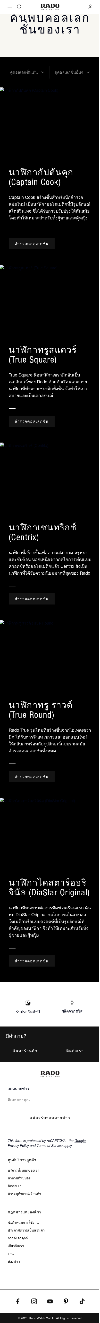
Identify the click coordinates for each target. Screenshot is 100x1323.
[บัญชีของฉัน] (90, 7)
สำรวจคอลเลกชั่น (32, 243)
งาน (11, 1253)
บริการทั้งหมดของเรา (23, 1170)
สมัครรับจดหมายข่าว (50, 1118)
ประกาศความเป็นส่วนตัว (26, 1230)
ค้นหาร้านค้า (24, 1051)
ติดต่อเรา (75, 1051)
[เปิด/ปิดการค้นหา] (19, 7)
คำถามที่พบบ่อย (19, 1177)
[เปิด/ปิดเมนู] (10, 7)
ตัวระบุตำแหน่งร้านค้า (24, 1193)
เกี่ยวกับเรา (16, 1245)
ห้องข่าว (14, 1261)
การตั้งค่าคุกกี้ (18, 1237)
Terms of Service (50, 1145)
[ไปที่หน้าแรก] (50, 7)
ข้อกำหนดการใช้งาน (23, 1222)
